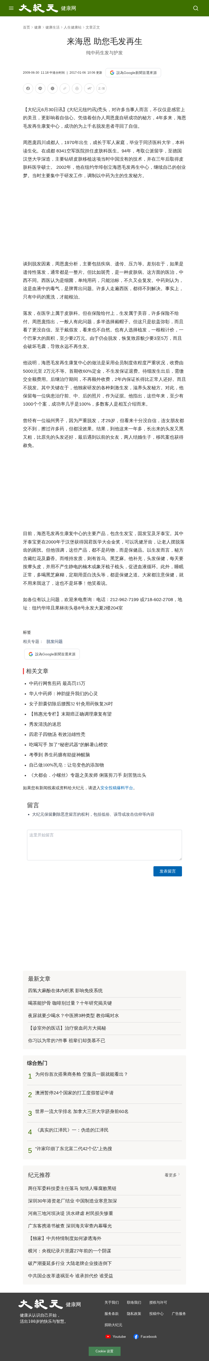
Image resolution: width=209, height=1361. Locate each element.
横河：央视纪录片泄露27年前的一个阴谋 (69, 1250)
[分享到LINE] (40, 89)
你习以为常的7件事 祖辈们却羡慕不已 (66, 1040)
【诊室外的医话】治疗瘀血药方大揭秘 (67, 1028)
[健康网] (38, 8)
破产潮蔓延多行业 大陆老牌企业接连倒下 (70, 1263)
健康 (37, 27)
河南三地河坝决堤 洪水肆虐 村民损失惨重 (70, 1213)
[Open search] (196, 8)
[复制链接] (65, 88)
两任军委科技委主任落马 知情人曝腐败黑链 (72, 1188)
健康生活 (52, 27)
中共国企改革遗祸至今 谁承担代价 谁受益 (70, 1275)
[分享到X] (52, 89)
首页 (26, 27)
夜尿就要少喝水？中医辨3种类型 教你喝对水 (73, 1015)
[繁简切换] (101, 89)
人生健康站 (73, 27)
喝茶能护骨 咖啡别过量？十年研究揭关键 (70, 1003)
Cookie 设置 (104, 1351)
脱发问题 (54, 641)
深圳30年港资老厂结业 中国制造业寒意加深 (72, 1200)
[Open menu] (11, 8)
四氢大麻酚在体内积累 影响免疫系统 (65, 990)
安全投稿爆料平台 (116, 788)
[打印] (77, 89)
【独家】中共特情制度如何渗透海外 (64, 1238)
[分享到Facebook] (28, 89)
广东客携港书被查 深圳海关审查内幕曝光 (70, 1225)
